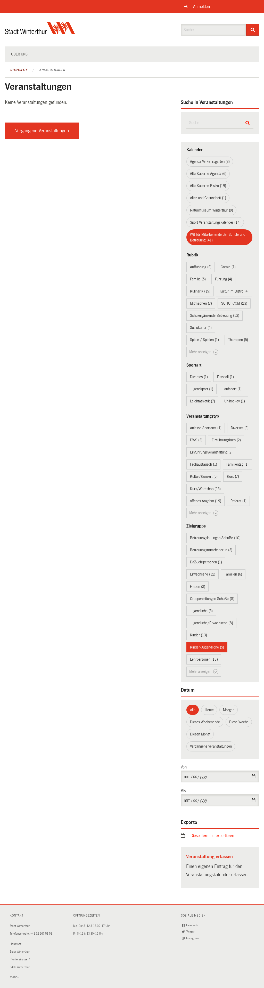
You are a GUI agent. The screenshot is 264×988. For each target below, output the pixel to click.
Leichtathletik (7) (202, 401)
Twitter (190, 932)
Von (184, 767)
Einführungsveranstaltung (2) (211, 452)
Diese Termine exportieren (212, 835)
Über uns (19, 54)
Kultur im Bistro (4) (234, 291)
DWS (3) (196, 440)
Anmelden (201, 6)
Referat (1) (238, 501)
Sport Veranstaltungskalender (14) (215, 222)
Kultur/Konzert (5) (204, 476)
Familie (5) (198, 279)
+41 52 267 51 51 (41, 933)
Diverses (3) (240, 428)
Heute (209, 710)
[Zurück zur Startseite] (40, 32)
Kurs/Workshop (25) (205, 489)
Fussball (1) (225, 377)
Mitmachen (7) (201, 303)
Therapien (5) (238, 340)
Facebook (192, 925)
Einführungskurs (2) (226, 440)
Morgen (228, 710)
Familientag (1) (237, 464)
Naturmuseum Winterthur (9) (211, 210)
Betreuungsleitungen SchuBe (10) (215, 538)
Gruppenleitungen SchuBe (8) (212, 599)
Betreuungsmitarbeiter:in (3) (211, 550)
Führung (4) (223, 279)
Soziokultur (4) (201, 328)
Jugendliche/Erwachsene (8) (211, 623)
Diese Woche (239, 722)
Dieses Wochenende (205, 722)
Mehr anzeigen (200, 352)
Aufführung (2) (200, 267)
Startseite (18, 70)
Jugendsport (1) (201, 389)
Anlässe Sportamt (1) (205, 428)
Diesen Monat (200, 734)
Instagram (192, 938)
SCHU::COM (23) (234, 303)
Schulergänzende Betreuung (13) (214, 315)
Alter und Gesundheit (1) (208, 198)
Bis (183, 791)
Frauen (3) (197, 587)
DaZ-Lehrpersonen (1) (206, 562)
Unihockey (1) (234, 401)
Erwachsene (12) (202, 574)
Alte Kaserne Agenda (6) (208, 174)
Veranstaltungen (51, 70)
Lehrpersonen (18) (204, 659)
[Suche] (252, 30)
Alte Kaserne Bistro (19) (208, 186)
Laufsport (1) (232, 389)
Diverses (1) (199, 377)
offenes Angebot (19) (205, 501)
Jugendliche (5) (201, 611)
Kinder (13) (198, 635)
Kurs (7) (233, 476)
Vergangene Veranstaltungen (42, 130)
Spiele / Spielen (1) (204, 340)
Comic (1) (228, 267)
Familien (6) (233, 574)
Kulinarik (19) (200, 291)
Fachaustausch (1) (203, 464)
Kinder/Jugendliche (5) (207, 647)
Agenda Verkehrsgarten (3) (210, 161)
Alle (192, 710)
